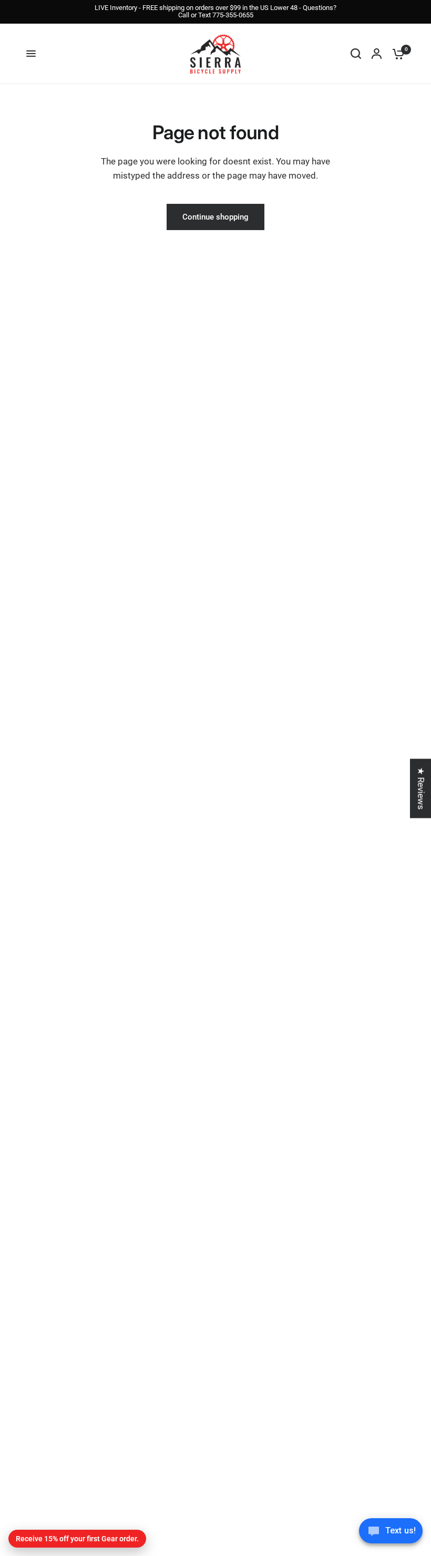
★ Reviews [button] (421, 788)
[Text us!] (391, 1534)
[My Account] (376, 54)
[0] (396, 54)
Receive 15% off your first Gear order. (77, 1538)
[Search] (355, 54)
